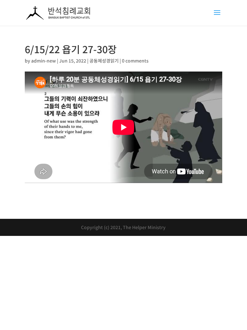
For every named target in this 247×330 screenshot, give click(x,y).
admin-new (43, 60)
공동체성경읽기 (104, 60)
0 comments (135, 60)
